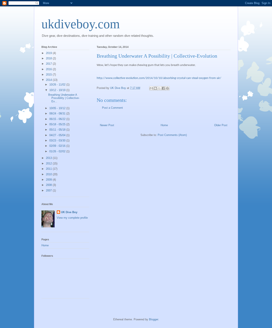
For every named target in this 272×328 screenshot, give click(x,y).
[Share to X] (159, 88)
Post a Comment (112, 107)
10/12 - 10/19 (57, 90)
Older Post (220, 125)
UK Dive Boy (69, 212)
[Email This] (151, 88)
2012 (49, 163)
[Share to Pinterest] (167, 88)
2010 (49, 174)
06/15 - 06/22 (57, 119)
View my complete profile (72, 217)
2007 (49, 190)
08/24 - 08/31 (57, 113)
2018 (49, 58)
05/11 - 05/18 (57, 129)
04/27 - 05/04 (57, 135)
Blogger (153, 319)
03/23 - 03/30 (57, 140)
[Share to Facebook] (163, 88)
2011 (49, 168)
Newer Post (107, 125)
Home (164, 125)
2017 (49, 63)
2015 (49, 74)
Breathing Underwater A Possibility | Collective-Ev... (63, 98)
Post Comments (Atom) (172, 135)
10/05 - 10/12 (57, 108)
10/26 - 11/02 (57, 84)
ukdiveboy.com (80, 24)
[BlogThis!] (155, 88)
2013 (49, 158)
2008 (49, 185)
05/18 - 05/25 (57, 124)
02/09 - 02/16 (57, 145)
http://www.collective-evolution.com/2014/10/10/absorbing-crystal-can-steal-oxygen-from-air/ (159, 78)
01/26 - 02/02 (57, 151)
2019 (49, 53)
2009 (49, 179)
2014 (49, 79)
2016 (49, 69)
